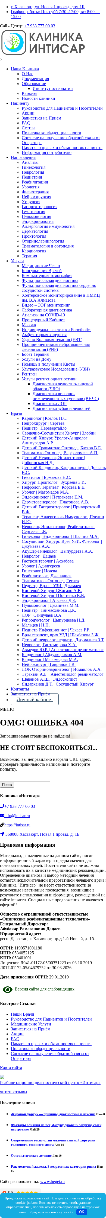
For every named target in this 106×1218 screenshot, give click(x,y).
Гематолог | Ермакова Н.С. (46, 477)
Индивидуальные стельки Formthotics (56, 329)
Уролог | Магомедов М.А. (45, 492)
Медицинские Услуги (31, 1024)
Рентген (29, 374)
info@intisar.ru (17, 815)
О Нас (27, 73)
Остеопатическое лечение (31, 1155)
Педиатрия (32, 177)
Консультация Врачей (42, 270)
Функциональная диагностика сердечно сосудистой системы (59, 288)
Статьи (28, 128)
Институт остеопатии (53, 88)
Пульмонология (36, 216)
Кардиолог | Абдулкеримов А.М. (52, 654)
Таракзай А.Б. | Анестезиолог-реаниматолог (63, 674)
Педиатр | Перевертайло (44, 428)
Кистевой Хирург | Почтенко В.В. (53, 595)
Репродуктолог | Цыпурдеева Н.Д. (53, 620)
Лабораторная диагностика (47, 310)
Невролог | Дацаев (39, 556)
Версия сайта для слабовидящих (43, 989)
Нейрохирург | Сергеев (43, 423)
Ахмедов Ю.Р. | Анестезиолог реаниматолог (63, 649)
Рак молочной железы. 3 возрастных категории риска (53, 1166)
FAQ (26, 123)
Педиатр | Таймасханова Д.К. (49, 610)
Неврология (33, 172)
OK (81, 1212)
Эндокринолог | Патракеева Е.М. (52, 497)
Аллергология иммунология (48, 226)
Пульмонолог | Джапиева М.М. (50, 605)
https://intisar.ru (17, 825)
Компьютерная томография (47, 275)
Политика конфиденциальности (51, 132)
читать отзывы (13, 1091)
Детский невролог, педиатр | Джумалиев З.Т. (63, 639)
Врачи (16, 413)
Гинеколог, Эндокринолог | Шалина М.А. (60, 536)
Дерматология (35, 231)
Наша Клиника (25, 68)
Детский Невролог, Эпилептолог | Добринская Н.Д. (53, 460)
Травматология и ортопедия (48, 246)
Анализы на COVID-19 (43, 315)
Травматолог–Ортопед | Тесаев (50, 580)
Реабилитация (35, 182)
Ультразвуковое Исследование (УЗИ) (56, 369)
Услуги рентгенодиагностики (49, 379)
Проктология (34, 236)
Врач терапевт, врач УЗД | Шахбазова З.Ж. (60, 635)
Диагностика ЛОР (50, 403)
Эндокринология (38, 221)
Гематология (33, 211)
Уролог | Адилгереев (41, 566)
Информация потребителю (46, 152)
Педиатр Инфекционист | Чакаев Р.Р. (56, 630)
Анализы (30, 162)
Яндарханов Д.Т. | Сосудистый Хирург (58, 684)
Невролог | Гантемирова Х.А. (49, 644)
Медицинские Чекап (41, 265)
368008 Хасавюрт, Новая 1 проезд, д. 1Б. (42, 834)
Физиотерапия (35, 192)
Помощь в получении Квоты (48, 364)
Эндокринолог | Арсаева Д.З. (49, 600)
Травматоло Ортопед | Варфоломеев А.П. (60, 452)
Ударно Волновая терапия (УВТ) (52, 339)
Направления (23, 157)
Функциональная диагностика (50, 280)
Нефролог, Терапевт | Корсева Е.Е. (53, 487)
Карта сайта (11, 1067)
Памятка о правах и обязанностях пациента (62, 147)
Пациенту (20, 103)
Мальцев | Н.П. (36, 625)
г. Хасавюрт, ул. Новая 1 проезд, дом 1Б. (48, 6)
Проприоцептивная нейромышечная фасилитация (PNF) (56, 347)
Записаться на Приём (41, 118)
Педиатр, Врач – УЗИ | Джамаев (51, 585)
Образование (34, 83)
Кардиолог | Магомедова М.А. (50, 659)
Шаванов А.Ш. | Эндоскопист (49, 679)
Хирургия (31, 201)
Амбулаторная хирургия (44, 334)
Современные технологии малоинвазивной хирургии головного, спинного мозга (53, 1142)
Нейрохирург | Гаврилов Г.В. (49, 664)
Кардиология (34, 251)
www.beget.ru (52, 1181)
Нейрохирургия (36, 196)
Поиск (7, 785)
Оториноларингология (43, 241)
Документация (35, 78)
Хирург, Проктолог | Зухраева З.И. (54, 482)
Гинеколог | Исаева (39, 571)
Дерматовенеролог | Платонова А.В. (55, 502)
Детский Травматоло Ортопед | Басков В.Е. (62, 447)
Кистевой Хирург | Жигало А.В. (52, 590)
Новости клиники (38, 98)
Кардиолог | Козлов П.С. (44, 418)
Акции (28, 113)
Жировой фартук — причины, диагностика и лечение (53, 1114)
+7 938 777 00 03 (39, 26)
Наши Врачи (22, 1014)
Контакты (20, 689)
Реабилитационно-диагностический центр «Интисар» (50, 1082)
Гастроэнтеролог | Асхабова (48, 561)
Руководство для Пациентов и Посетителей (62, 108)
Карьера (29, 93)
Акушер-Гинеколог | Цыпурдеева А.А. (57, 551)
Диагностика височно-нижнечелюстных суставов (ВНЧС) (66, 396)
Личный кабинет (35, 699)
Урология (30, 187)
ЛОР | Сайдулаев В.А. (42, 615)
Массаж (29, 324)
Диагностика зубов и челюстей (62, 408)
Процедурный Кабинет (43, 319)
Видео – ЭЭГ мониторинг (46, 305)
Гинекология (33, 167)
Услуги (17, 260)
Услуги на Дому (36, 359)
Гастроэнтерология (39, 206)
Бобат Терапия (35, 354)
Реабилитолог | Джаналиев (46, 575)
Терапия (29, 255)
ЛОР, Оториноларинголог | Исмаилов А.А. (62, 669)
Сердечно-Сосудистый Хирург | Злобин (59, 433)
